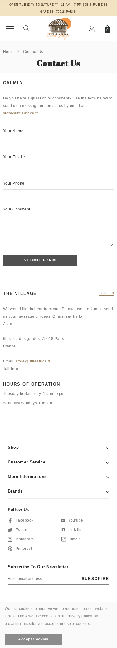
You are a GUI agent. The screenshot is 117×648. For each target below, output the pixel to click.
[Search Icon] (26, 29)
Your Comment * (18, 209)
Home (8, 51)
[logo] (58, 28)
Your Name (13, 131)
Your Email (14, 157)
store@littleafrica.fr (20, 113)
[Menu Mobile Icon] (10, 29)
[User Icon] (92, 29)
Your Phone (14, 183)
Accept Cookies (33, 639)
